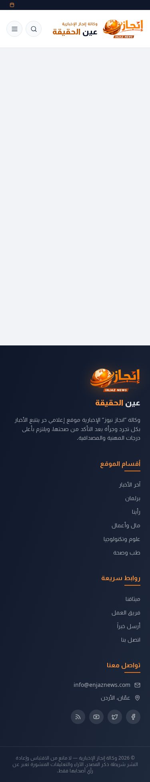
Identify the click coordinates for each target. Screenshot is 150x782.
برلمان (132, 498)
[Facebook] (133, 717)
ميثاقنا (133, 598)
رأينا (136, 511)
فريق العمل (126, 612)
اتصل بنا (130, 639)
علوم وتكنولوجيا (122, 539)
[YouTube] (96, 717)
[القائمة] (14, 29)
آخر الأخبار (129, 484)
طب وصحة (126, 552)
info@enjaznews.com (102, 684)
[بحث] (34, 29)
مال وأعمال (126, 525)
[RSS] (78, 717)
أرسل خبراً (128, 626)
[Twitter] (115, 717)
